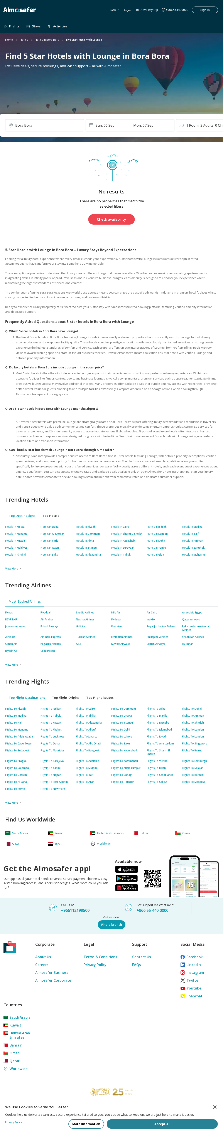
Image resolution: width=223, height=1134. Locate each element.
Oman (15, 1053)
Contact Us (141, 957)
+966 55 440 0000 (152, 910)
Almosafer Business (51, 972)
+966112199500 (75, 910)
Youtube (194, 988)
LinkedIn (194, 965)
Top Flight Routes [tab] (99, 698)
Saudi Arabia (20, 1017)
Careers (42, 965)
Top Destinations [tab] (22, 516)
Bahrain (16, 1045)
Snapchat (195, 996)
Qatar (15, 1061)
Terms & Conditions (100, 957)
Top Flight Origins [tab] (65, 698)
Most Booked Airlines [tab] (25, 601)
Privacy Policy (95, 965)
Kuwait (15, 1025)
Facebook (195, 957)
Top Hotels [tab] (50, 516)
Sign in (205, 10)
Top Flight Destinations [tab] (27, 698)
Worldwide (19, 1069)
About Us (43, 957)
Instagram (195, 972)
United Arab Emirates (20, 1035)
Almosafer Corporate (53, 980)
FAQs (136, 965)
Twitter (193, 980)
